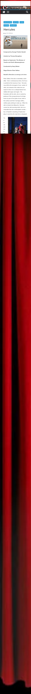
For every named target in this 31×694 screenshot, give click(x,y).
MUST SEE (16, 22)
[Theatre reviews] (15, 7)
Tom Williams (10, 33)
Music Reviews (7, 22)
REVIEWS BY (13, 25)
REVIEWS (6, 25)
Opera (21, 22)
